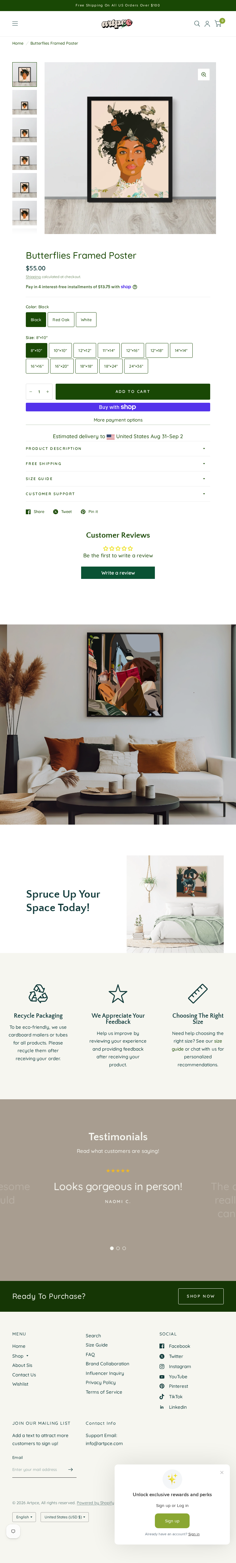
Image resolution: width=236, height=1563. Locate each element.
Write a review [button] (118, 573)
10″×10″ (60, 350)
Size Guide (39, 478)
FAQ (90, 1354)
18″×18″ (86, 366)
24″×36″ (136, 366)
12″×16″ (132, 350)
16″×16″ (37, 366)
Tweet (66, 511)
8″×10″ (36, 350)
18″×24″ (111, 366)
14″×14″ (181, 350)
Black (36, 319)
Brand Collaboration (107, 1364)
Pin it (93, 511)
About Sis (22, 1365)
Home (17, 43)
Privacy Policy (101, 1382)
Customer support (50, 493)
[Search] (197, 23)
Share (39, 511)
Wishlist (20, 1384)
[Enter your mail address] (70, 1470)
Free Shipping (43, 463)
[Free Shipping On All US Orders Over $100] (118, 5)
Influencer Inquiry (105, 1373)
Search (93, 1336)
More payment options (118, 420)
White (86, 319)
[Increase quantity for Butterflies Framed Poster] (47, 391)
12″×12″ (84, 350)
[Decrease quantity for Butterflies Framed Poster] (30, 391)
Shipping (33, 276)
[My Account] (207, 23)
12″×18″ (157, 350)
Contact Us (24, 1375)
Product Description (54, 448)
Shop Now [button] (201, 1296)
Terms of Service (104, 1392)
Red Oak (61, 319)
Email (17, 1457)
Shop (17, 1356)
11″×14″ (109, 350)
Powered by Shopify (95, 1502)
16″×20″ (62, 366)
